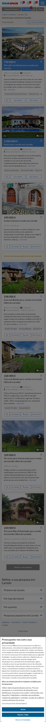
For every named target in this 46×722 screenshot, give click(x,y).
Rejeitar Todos (23, 715)
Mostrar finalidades (22, 720)
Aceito (23, 709)
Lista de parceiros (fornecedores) (14, 703)
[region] (23, 679)
